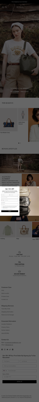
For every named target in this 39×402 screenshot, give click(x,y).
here (3, 209)
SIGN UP (9, 211)
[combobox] (2, 200)
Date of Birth (3, 202)
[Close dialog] (38, 187)
